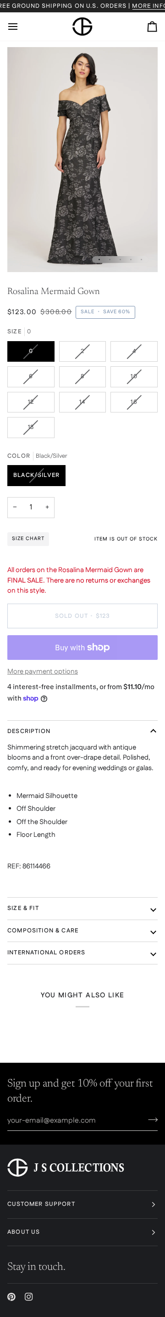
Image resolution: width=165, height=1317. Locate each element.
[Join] (150, 1119)
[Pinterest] (11, 1297)
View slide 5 (141, 259)
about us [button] (23, 1232)
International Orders (46, 952)
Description (28, 731)
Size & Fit (23, 908)
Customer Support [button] (41, 1204)
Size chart (28, 538)
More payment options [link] (42, 671)
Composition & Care (42, 930)
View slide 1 (99, 259)
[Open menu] (21, 26)
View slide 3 (120, 259)
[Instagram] (29, 1297)
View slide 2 (109, 259)
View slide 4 (131, 259)
